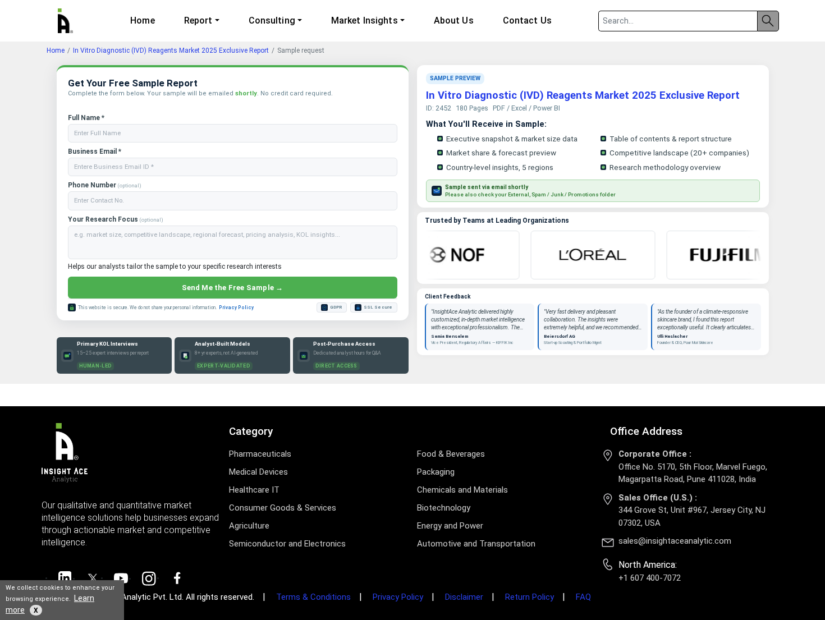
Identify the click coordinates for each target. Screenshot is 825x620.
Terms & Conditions (313, 597)
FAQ (583, 597)
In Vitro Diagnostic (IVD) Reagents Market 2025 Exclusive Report (171, 50)
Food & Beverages (451, 454)
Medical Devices (258, 472)
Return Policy (529, 597)
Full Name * (86, 118)
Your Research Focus (115, 219)
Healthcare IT (254, 490)
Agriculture (249, 526)
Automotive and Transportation (476, 544)
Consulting (272, 20)
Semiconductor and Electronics (287, 544)
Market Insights (364, 20)
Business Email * (94, 151)
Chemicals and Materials (462, 490)
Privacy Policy (236, 307)
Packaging (436, 472)
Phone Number (104, 185)
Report (198, 20)
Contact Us (527, 20)
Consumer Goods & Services (282, 508)
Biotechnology (443, 508)
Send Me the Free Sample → (232, 287)
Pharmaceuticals (260, 454)
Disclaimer (464, 597)
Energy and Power (450, 526)
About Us (454, 20)
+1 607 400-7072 (649, 578)
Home (142, 20)
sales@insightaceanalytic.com (674, 541)
